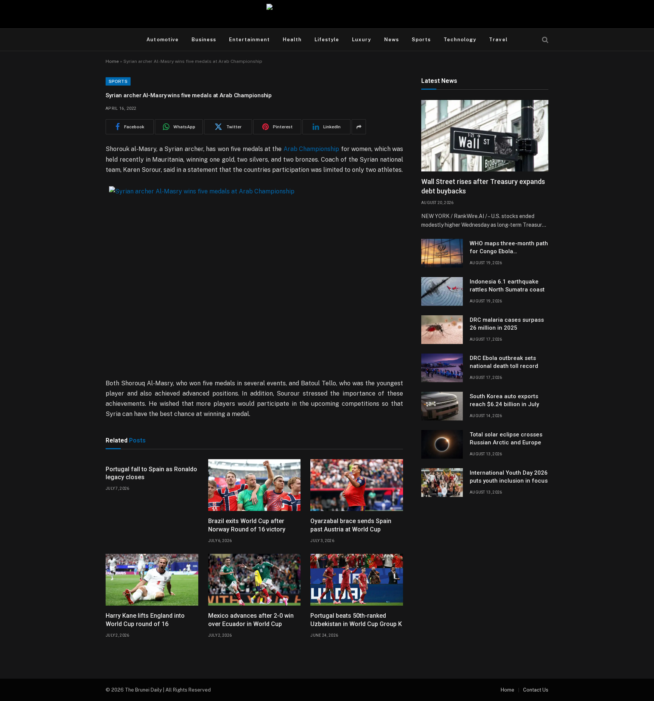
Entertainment (249, 39)
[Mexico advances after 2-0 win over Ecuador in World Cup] (254, 580)
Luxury (361, 39)
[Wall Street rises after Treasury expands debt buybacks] (484, 135)
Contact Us (535, 690)
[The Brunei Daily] (327, 14)
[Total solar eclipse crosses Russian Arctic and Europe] (442, 444)
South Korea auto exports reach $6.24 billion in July (504, 400)
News (391, 39)
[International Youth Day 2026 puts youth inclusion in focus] (442, 482)
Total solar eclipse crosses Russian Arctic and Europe (506, 438)
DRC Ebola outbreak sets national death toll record (504, 362)
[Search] (544, 39)
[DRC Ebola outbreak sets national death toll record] (442, 368)
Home (112, 61)
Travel (498, 39)
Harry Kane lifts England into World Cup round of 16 (145, 620)
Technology (460, 39)
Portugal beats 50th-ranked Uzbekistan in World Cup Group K (356, 620)
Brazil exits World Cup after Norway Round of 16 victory (246, 525)
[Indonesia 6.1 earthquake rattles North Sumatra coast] (442, 291)
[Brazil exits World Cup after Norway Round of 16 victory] (254, 485)
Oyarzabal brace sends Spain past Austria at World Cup (350, 525)
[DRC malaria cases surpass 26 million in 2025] (442, 329)
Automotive (162, 39)
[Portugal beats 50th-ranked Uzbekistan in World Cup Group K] (356, 580)
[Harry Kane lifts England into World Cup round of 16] (152, 580)
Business (204, 39)
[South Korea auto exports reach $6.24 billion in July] (442, 406)
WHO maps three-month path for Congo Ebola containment (509, 248)
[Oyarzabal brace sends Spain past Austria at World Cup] (356, 485)
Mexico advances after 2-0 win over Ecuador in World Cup (251, 620)
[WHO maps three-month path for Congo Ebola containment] (442, 253)
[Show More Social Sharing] (359, 126)
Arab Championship (311, 149)
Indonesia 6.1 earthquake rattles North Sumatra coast (507, 285)
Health (292, 39)
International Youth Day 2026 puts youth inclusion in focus (509, 476)
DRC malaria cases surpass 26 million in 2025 (507, 323)
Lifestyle (327, 39)
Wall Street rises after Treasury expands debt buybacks (483, 186)
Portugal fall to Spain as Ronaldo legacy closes (151, 473)
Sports (421, 39)
